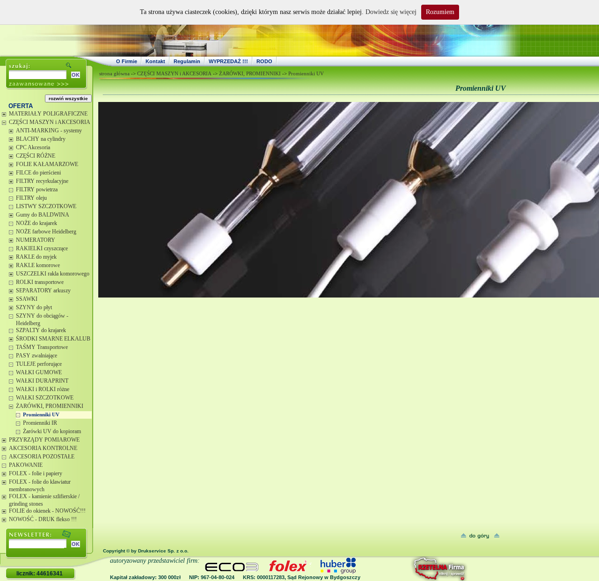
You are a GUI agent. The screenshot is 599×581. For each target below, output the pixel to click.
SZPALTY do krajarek (41, 330)
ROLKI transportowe (40, 282)
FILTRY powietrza (37, 189)
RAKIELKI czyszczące (42, 248)
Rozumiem (440, 11)
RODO (264, 61)
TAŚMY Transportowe (42, 347)
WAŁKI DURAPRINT (42, 381)
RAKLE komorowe (38, 265)
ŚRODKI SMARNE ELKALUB (53, 338)
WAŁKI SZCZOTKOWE (44, 397)
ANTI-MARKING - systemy (49, 130)
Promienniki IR (40, 423)
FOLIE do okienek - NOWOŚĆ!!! (47, 511)
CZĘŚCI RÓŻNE (35, 156)
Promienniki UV (41, 414)
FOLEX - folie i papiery (35, 473)
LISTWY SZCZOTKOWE (46, 206)
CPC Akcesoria (33, 147)
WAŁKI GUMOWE (39, 372)
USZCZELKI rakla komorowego (52, 273)
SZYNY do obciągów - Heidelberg (42, 319)
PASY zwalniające (36, 355)
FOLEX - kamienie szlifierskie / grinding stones (44, 500)
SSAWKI (26, 299)
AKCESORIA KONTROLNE (43, 448)
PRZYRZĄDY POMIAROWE (44, 439)
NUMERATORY (35, 240)
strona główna (114, 73)
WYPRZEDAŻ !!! (228, 61)
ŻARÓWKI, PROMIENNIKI (49, 406)
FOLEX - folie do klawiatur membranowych (40, 486)
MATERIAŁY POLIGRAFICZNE (48, 113)
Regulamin (187, 61)
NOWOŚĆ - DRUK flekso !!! (43, 519)
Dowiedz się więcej (390, 11)
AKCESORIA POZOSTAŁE (41, 456)
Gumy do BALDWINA (42, 214)
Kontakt (155, 61)
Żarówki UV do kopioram (52, 431)
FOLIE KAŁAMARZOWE (47, 164)
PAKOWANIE (26, 465)
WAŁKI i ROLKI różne (42, 389)
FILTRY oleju (31, 198)
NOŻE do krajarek (36, 223)
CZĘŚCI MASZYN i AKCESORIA (49, 122)
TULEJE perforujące (39, 364)
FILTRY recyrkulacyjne (42, 181)
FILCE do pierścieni (38, 172)
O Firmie (126, 61)
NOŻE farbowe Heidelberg (46, 231)
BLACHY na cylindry (41, 139)
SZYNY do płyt (34, 307)
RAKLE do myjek (36, 257)
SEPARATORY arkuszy (43, 290)
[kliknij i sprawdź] (414, 568)
